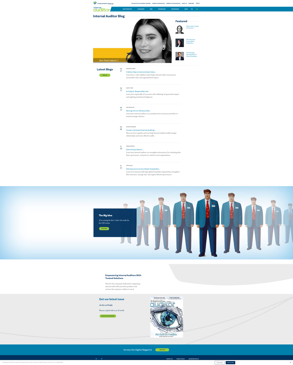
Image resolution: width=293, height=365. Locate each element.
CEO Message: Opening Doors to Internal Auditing (191, 54)
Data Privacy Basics (134, 149)
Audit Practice (127, 9)
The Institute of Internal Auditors (141, 3)
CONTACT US (169, 359)
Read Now (162, 349)
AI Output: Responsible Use (137, 91)
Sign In (198, 3)
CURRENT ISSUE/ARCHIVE (158, 3)
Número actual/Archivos (173, 3)
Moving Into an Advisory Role (138, 111)
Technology (162, 9)
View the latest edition (107, 316)
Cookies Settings (220, 362)
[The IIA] (103, 3)
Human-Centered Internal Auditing (140, 130)
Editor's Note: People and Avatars (192, 27)
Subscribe (191, 3)
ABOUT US (184, 3)
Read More (104, 228)
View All (105, 75)
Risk (151, 9)
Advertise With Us (194, 359)
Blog (186, 9)
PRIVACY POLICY (181, 359)
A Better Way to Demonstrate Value (140, 72)
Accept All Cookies (230, 362)
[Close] (290, 362)
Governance (175, 9)
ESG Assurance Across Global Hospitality (190, 41)
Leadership (140, 9)
